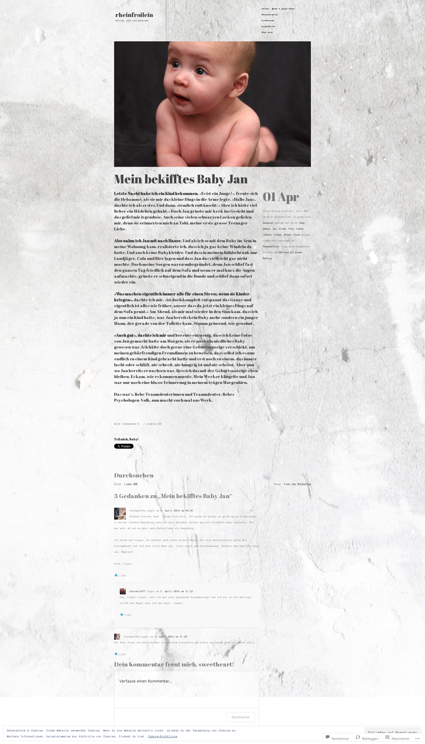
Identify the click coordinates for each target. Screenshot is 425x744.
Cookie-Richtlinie (162, 736)
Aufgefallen (268, 26)
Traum (297, 235)
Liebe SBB (131, 484)
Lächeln (267, 235)
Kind (291, 229)
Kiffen (282, 229)
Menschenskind (270, 15)
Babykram (268, 223)
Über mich (267, 32)
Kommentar (241, 717)
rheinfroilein (134, 15)
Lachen (300, 229)
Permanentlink (271, 246)
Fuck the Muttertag (297, 484)
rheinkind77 (137, 591)
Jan (274, 229)
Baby (302, 223)
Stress (287, 235)
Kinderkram (268, 20)
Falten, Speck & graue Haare (278, 9)
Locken (277, 235)
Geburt (266, 229)
